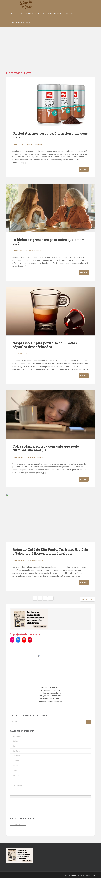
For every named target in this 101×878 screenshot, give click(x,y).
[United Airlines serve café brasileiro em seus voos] (50, 101)
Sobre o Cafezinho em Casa (28, 14)
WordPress (91, 875)
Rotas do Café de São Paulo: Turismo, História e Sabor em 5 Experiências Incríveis (50, 551)
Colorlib (75, 875)
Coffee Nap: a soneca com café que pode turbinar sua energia (45, 448)
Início (12, 14)
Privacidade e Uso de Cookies (21, 22)
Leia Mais (83, 169)
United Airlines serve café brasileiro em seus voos (50, 135)
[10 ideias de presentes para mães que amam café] (50, 208)
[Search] (88, 722)
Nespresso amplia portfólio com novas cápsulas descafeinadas (44, 345)
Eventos (16, 761)
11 (51, 598)
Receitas (16, 775)
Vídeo (15, 780)
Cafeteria (16, 756)
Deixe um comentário (35, 144)
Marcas (15, 770)
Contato (68, 14)
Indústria (16, 765)
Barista (15, 741)
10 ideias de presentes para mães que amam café (48, 241)
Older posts (87, 599)
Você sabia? (17, 785)
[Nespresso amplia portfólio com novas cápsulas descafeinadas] (50, 311)
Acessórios (17, 736)
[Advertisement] (50, 45)
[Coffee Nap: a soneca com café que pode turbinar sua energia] (50, 414)
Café (14, 746)
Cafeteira (16, 751)
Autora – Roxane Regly (52, 14)
